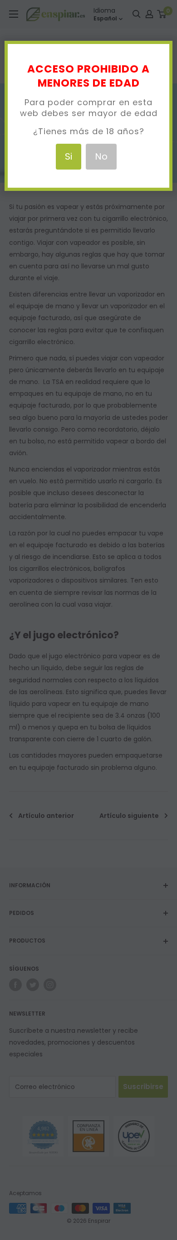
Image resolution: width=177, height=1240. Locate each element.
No (101, 156)
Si (68, 156)
